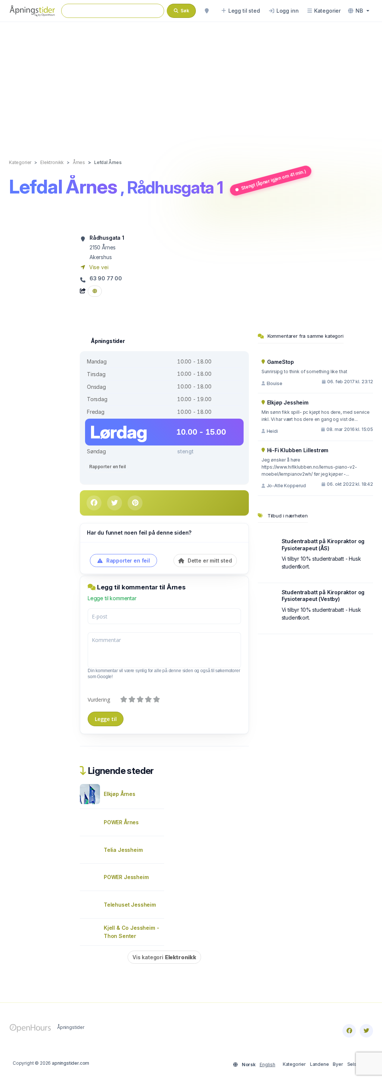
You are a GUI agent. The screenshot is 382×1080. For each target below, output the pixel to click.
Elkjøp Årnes (119, 794)
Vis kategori (164, 957)
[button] (358, 11)
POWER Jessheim (126, 877)
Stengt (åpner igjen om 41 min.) (274, 180)
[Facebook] (349, 1031)
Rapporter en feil (107, 466)
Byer (338, 1064)
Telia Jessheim (123, 850)
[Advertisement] (191, 83)
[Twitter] (366, 1031)
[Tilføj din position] (207, 11)
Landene (319, 1064)
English (267, 1064)
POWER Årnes (121, 822)
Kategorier (294, 1064)
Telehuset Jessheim (130, 904)
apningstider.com (70, 1063)
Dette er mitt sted (209, 560)
